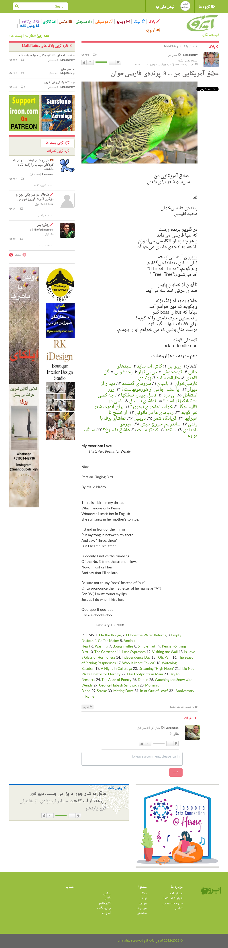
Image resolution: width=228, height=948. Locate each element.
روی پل (174, 366)
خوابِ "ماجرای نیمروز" (151, 407)
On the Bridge (110, 635)
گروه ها (205, 7)
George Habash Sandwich (119, 685)
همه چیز (43, 36)
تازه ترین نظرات (58, 151)
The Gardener (105, 652)
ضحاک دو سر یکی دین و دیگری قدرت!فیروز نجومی (34, 197)
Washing (101, 646)
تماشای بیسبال (142, 401)
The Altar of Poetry (116, 680)
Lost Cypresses (134, 652)
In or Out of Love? (154, 691)
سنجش (82, 21)
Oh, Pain (164, 657)
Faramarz (47, 174)
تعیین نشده (183, 60)
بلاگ (152, 21)
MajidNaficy (190, 55)
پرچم (86, 707)
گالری (47, 21)
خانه (194, 46)
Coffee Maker (108, 641)
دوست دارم (84, 62)
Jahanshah (172, 728)
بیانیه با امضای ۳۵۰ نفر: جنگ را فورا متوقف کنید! (46, 55)
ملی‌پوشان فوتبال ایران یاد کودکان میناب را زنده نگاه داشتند (32, 164)
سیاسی (42, 215)
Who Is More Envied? (138, 663)
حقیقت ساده (168, 378)
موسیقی (102, 21)
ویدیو (121, 21)
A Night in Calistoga (116, 669)
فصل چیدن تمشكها (139, 395)
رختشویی (123, 372)
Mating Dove (123, 691)
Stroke (102, 691)
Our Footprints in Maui (145, 674)
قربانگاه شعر (165, 418)
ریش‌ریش (43, 225)
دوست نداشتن (118, 62)
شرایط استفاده (173, 898)
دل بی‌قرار (147, 372)
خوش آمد (176, 894)
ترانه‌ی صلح (68, 69)
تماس (179, 908)
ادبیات (42, 245)
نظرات (30, 36)
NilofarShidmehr (43, 230)
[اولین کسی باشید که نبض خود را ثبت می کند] (185, 6)
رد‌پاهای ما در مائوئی (154, 413)
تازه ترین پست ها (57, 143)
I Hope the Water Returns (146, 635)
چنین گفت (27, 26)
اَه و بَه (151, 30)
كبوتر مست (147, 430)
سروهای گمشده (136, 384)
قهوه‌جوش (173, 372)
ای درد (169, 395)
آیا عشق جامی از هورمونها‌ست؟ (151, 389)
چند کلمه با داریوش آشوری (59, 82)
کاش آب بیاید (149, 366)
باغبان (163, 384)
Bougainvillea (123, 646)
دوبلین (140, 418)
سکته (170, 430)
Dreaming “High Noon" (156, 669)
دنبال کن (173, 55)
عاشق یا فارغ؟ (116, 430)
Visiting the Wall (165, 652)
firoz (50, 204)
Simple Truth (147, 646)
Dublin (143, 680)
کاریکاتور (28, 21)
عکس (64, 21)
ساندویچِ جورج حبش (160, 424)
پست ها (16, 36)
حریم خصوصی (173, 903)
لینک (137, 21)
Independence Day (136, 657)
